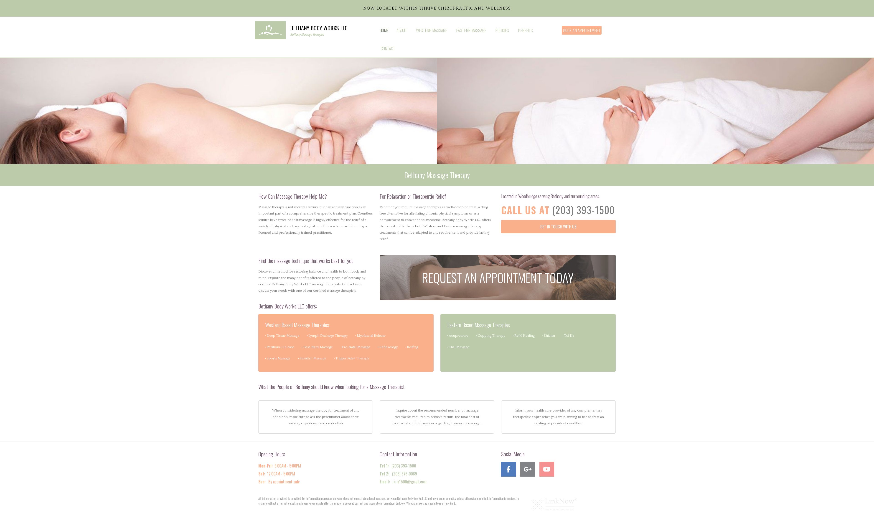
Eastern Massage (471, 30)
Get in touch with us (558, 227)
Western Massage (431, 30)
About (401, 30)
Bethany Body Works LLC (319, 28)
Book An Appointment (581, 30)
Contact (388, 48)
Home (384, 30)
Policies (502, 30)
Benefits (525, 30)
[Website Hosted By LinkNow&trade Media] (554, 504)
